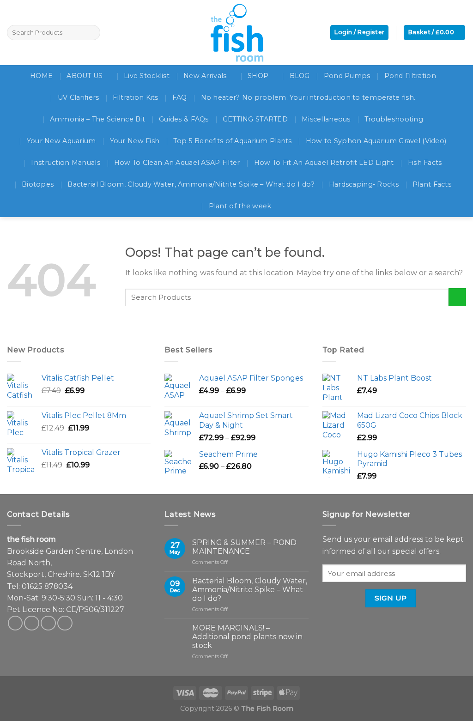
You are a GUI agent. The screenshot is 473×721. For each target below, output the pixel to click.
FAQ (179, 97)
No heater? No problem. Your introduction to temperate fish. (308, 97)
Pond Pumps (347, 76)
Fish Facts (425, 162)
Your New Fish (135, 141)
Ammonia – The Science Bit (97, 119)
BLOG (300, 76)
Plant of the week (240, 206)
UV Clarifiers (78, 97)
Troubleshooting (393, 119)
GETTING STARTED (255, 119)
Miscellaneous (326, 119)
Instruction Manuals (65, 162)
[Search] (91, 32)
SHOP (258, 76)
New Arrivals (204, 76)
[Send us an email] (48, 623)
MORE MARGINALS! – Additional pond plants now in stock (247, 637)
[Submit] (457, 297)
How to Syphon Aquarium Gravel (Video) (376, 141)
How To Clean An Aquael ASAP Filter (177, 162)
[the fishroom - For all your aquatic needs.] (236, 32)
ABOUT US (85, 76)
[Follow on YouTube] (65, 623)
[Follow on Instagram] (31, 623)
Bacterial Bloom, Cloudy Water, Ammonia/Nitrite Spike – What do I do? (191, 184)
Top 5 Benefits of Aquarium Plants (232, 141)
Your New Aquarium (61, 141)
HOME (41, 76)
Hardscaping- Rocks (364, 184)
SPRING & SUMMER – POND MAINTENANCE (244, 547)
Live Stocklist (147, 76)
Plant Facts (431, 184)
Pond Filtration (410, 76)
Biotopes (38, 184)
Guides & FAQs (184, 119)
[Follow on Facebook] (15, 623)
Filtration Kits (135, 97)
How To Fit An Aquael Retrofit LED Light (324, 162)
